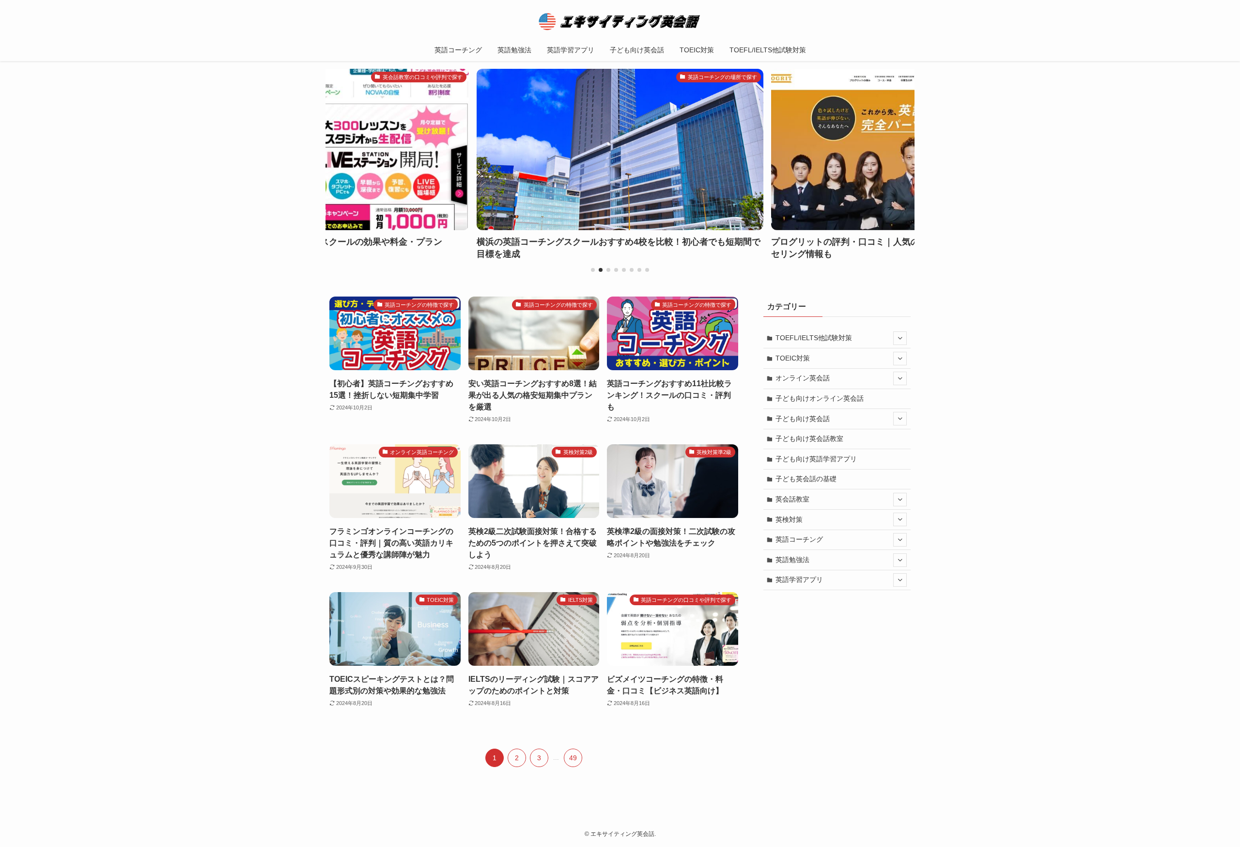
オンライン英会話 (802, 378)
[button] (593, 270)
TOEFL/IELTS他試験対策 (813, 338)
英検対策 (789, 519)
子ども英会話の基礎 (806, 479)
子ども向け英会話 (802, 419)
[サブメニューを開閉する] (900, 338)
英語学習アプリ (799, 579)
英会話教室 (792, 499)
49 (573, 758)
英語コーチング (799, 539)
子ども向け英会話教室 (809, 438)
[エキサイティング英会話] (620, 21)
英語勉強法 (792, 560)
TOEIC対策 (792, 358)
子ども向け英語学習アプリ (816, 459)
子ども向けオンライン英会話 (819, 398)
